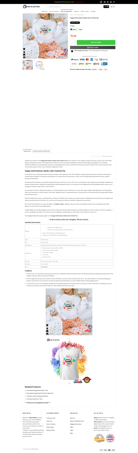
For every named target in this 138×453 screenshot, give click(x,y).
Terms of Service (50, 424)
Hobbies (76, 11)
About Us (72, 418)
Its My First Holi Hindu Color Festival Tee (103, 107)
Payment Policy (50, 430)
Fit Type (72, 26)
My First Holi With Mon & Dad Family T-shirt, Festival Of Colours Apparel (34, 140)
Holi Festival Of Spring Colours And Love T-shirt (80, 107)
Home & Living (85, 11)
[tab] (27, 151)
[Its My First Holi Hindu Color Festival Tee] (104, 93)
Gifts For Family (54, 11)
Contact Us (49, 421)
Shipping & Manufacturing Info (41, 151)
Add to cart (96, 42)
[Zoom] (24, 56)
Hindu (100, 69)
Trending (44, 11)
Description (27, 151)
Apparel (93, 11)
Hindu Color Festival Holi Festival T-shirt (56, 107)
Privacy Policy (50, 427)
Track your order (50, 418)
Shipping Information (75, 424)
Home (71, 14)
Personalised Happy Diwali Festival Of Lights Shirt (40, 393)
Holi (106, 69)
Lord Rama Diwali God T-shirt (34, 399)
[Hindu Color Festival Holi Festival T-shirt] (57, 93)
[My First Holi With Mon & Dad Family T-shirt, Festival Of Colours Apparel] (34, 125)
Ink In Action (29, 210)
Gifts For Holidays (66, 11)
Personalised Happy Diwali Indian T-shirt (37, 390)
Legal (71, 430)
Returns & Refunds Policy (77, 421)
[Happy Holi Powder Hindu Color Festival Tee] (34, 93)
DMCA (71, 427)
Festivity (94, 69)
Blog (71, 433)
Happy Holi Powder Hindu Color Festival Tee (34, 107)
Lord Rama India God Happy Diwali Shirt (37, 396)
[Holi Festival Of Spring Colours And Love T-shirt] (81, 93)
